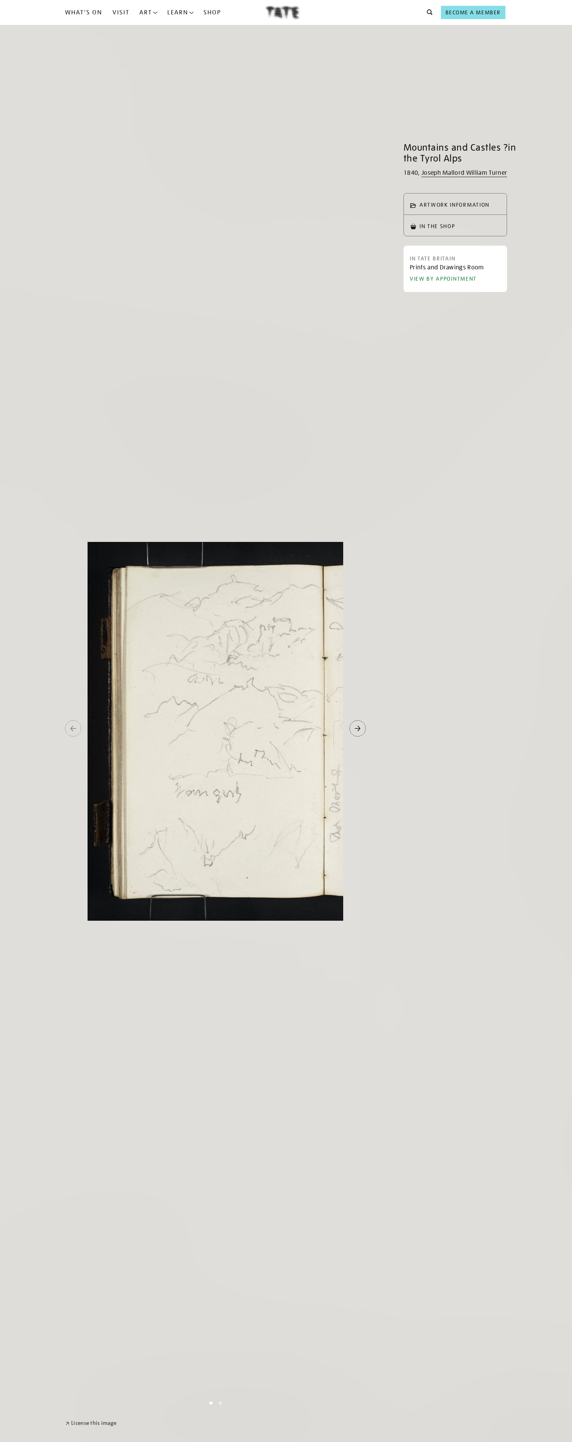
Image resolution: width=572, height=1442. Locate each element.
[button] (427, 12)
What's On (83, 12)
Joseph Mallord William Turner (464, 173)
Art (145, 12)
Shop (212, 12)
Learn (177, 12)
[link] (91, 1423)
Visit (121, 12)
